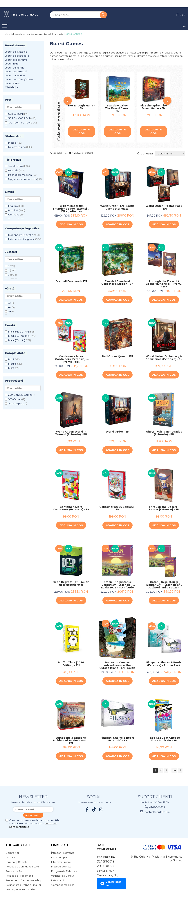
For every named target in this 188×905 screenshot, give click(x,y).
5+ (9, 311)
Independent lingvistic (21, 239)
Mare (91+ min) (16, 340)
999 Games (15, 399)
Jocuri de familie (14, 67)
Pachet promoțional (20, 174)
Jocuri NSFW (12, 83)
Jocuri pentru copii (16, 71)
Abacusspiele (16, 403)
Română (13, 210)
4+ (9, 307)
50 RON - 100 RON (19, 118)
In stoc (12, 142)
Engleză (13, 205)
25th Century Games (20, 394)
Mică (11, 359)
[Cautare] (103, 14)
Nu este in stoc (17, 146)
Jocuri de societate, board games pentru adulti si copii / (35, 34)
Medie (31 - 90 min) (19, 335)
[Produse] (5, 27)
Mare (11, 367)
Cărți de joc (12, 87)
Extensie (13, 170)
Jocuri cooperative (16, 59)
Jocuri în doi (12, 63)
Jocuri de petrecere (17, 55)
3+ (9, 302)
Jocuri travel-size (15, 75)
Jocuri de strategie (16, 51)
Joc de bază (15, 166)
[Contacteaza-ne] (184, 26)
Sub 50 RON (15, 113)
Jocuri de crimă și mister (19, 79)
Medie (12, 363)
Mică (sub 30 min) (18, 331)
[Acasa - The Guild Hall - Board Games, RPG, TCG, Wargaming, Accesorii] (21, 15)
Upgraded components (22, 179)
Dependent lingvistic (20, 234)
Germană (13, 214)
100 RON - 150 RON (19, 122)
